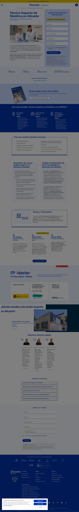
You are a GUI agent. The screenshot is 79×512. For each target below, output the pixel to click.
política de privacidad (7, 505)
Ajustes (40, 506)
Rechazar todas (40, 504)
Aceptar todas (40, 500)
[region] (25, 504)
